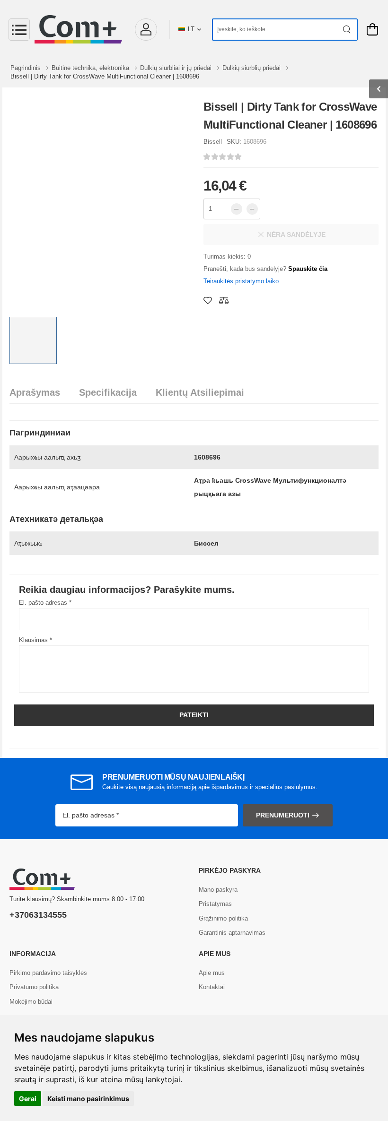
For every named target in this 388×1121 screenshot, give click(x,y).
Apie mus (212, 972)
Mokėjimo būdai (31, 1001)
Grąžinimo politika (223, 918)
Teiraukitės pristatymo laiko (241, 281)
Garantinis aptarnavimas (232, 932)
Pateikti (194, 715)
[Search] (347, 29)
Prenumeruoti (282, 815)
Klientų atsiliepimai (200, 392)
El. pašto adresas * (45, 602)
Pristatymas (215, 903)
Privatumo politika (34, 987)
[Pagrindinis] (78, 29)
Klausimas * (35, 639)
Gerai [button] (27, 1099)
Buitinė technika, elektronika (91, 67)
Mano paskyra (218, 889)
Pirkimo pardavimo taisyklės (48, 972)
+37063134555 (38, 915)
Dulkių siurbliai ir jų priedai (176, 67)
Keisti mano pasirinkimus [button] (88, 1099)
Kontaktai (212, 987)
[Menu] (19, 29)
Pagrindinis (26, 67)
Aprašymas (34, 392)
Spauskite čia (307, 268)
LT (191, 29)
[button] (146, 29)
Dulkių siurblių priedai (252, 67)
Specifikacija (108, 392)
